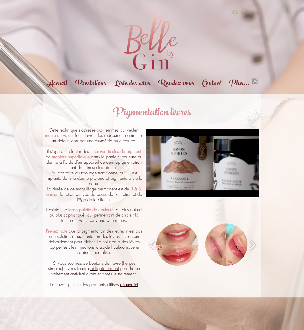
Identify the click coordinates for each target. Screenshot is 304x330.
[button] (177, 244)
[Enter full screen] (253, 191)
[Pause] (151, 191)
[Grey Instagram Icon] (255, 81)
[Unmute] (159, 191)
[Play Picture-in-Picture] (245, 191)
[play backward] (152, 244)
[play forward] (252, 244)
